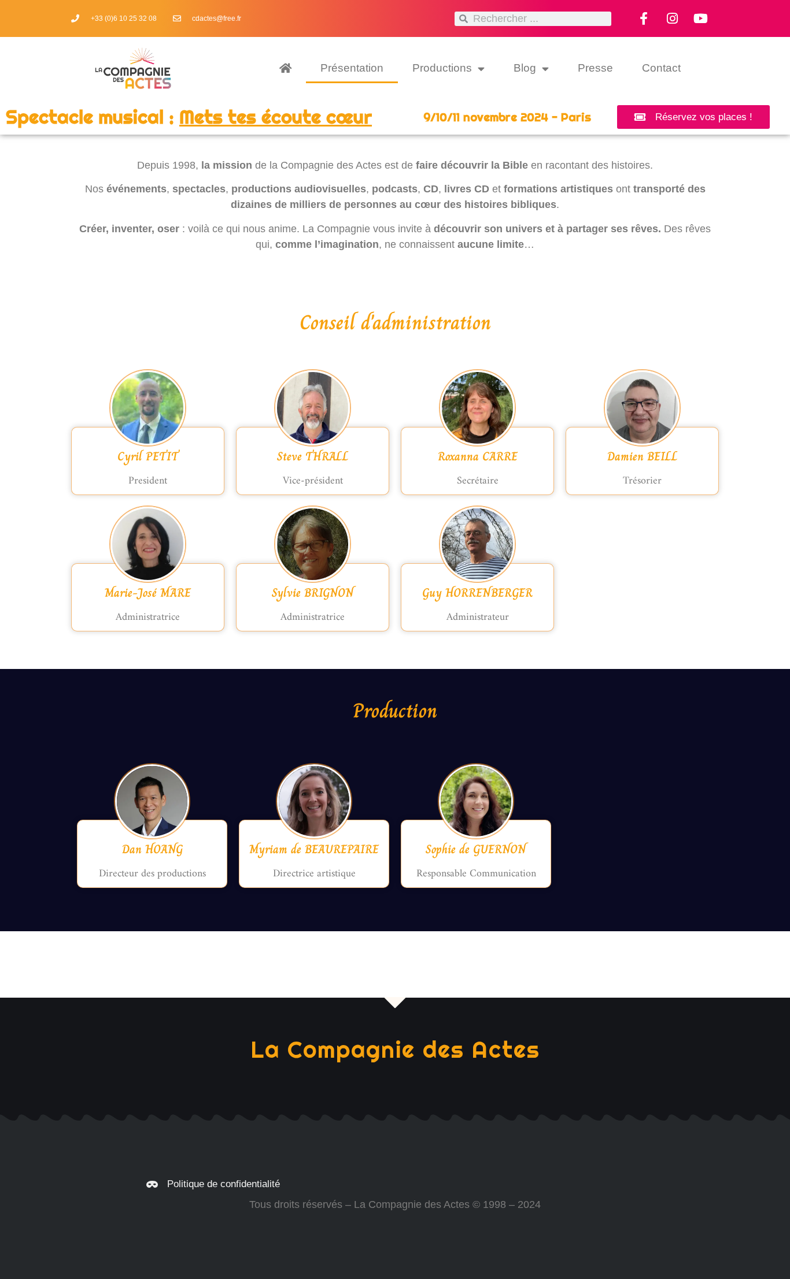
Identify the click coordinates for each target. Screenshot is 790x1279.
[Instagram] (672, 18)
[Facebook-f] (643, 18)
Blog (525, 68)
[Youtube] (700, 18)
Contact (661, 68)
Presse (595, 68)
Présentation (351, 68)
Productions (442, 68)
